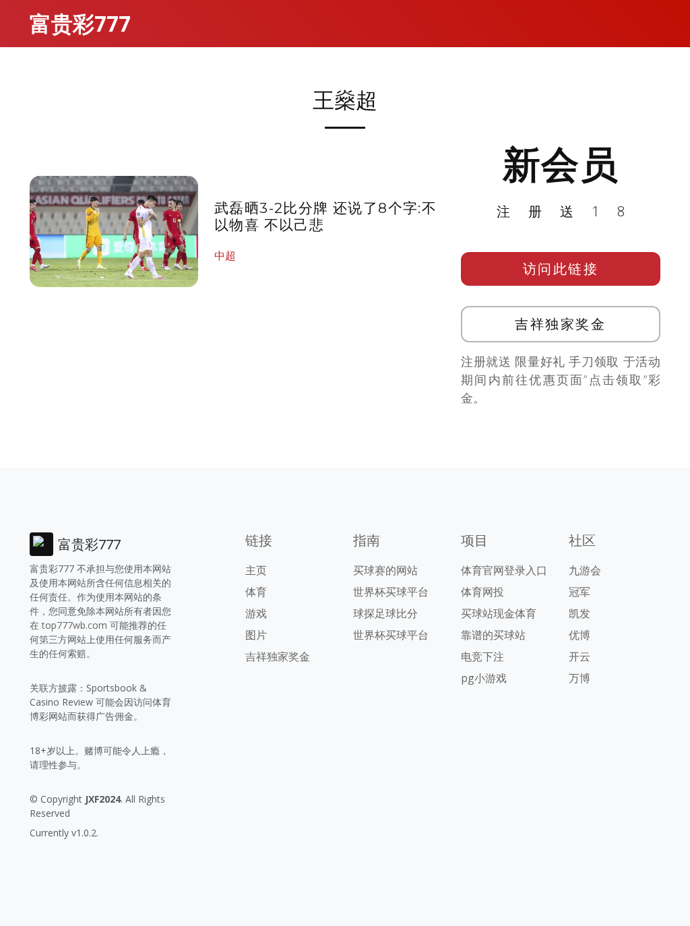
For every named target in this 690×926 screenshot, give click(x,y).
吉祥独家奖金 (560, 324)
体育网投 (482, 591)
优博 (579, 634)
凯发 (579, 613)
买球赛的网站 (385, 570)
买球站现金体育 (498, 613)
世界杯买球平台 (391, 591)
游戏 (256, 613)
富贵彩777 (80, 23)
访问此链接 (561, 268)
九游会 (585, 570)
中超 (225, 255)
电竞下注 (482, 656)
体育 (256, 591)
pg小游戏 (484, 678)
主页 (256, 570)
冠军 (579, 591)
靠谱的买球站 (493, 634)
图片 (256, 634)
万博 (579, 678)
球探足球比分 (385, 613)
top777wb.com (74, 625)
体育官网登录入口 (504, 570)
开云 (579, 656)
